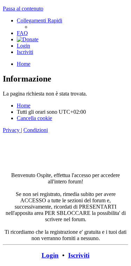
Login (50, 255)
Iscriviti (78, 255)
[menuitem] (22, 33)
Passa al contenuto (23, 9)
